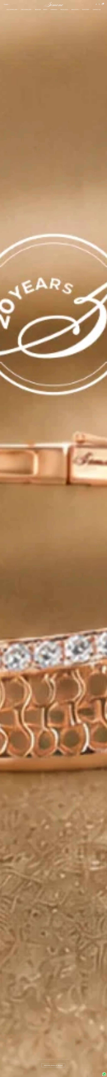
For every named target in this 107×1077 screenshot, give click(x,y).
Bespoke (38, 9)
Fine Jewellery (26, 9)
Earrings (54, 9)
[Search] (99, 4)
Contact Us (96, 9)
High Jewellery (12, 9)
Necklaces (64, 9)
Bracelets (74, 9)
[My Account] (96, 4)
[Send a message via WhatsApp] (104, 1074)
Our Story (85, 9)
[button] (53, 1065)
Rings (45, 9)
